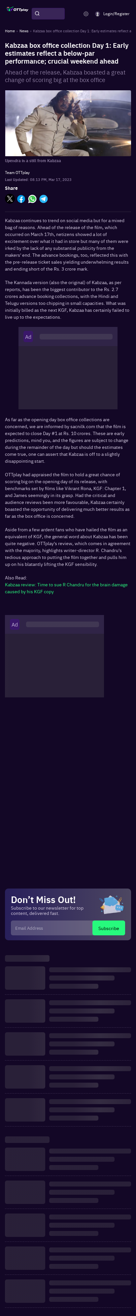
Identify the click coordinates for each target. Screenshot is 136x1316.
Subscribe (108, 928)
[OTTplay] (17, 14)
